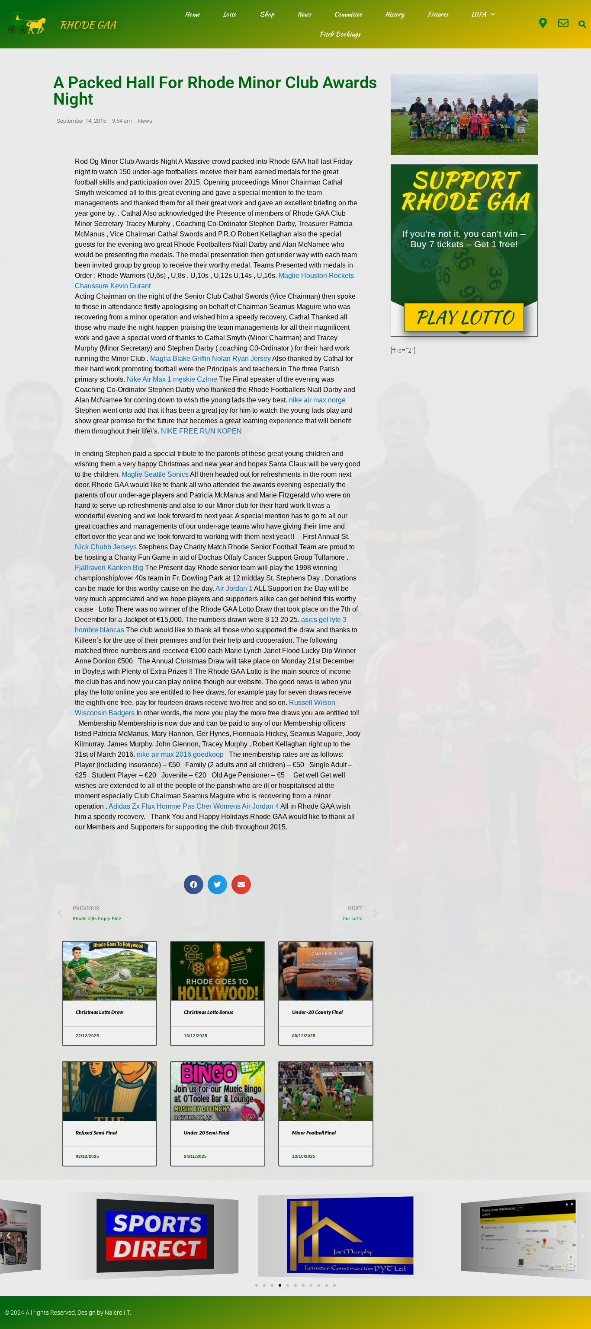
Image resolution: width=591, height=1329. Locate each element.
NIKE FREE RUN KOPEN (201, 431)
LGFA (478, 14)
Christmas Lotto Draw (99, 1012)
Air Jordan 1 (234, 588)
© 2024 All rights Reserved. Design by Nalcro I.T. (67, 1312)
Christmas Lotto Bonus (208, 1012)
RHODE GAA (87, 24)
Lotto (229, 14)
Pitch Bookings (339, 34)
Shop (267, 14)
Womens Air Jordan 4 (246, 806)
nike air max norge (317, 400)
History (394, 14)
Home (192, 14)
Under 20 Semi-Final (206, 1132)
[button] (582, 24)
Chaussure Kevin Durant (113, 286)
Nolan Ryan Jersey (241, 358)
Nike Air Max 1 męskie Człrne (172, 379)
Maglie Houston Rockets (316, 275)
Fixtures (437, 14)
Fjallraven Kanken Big (109, 567)
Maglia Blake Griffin (180, 358)
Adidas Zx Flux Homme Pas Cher (160, 806)
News (304, 14)
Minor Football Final (314, 1132)
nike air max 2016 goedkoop (180, 754)
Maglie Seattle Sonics (155, 474)
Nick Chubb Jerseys (106, 547)
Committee (348, 14)
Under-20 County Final (317, 1012)
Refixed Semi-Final (96, 1132)
